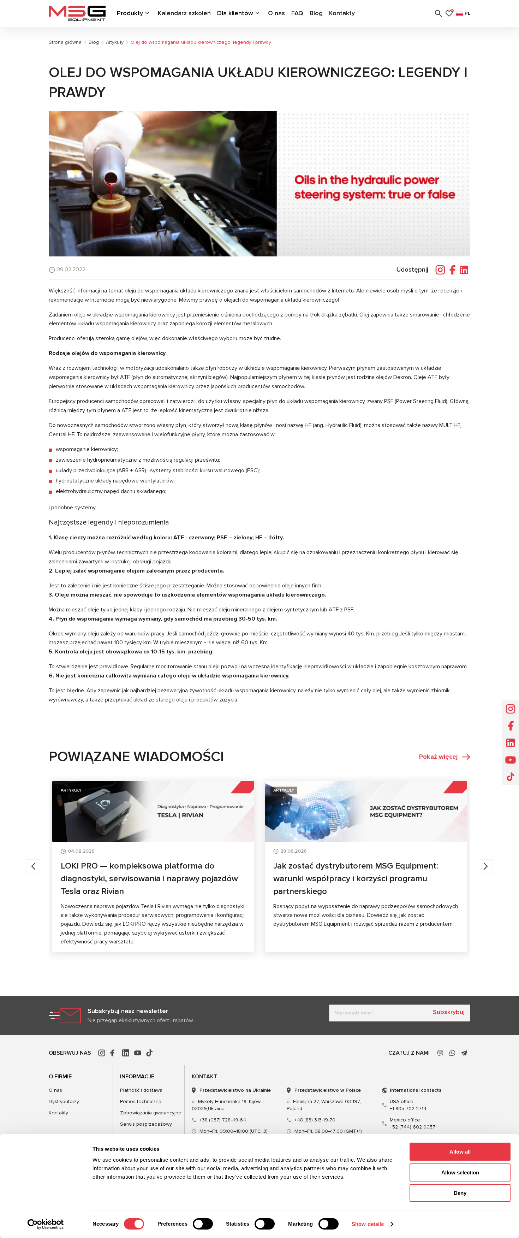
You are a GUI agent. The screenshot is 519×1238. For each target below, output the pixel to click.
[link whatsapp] (452, 1052)
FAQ (297, 13)
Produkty (130, 13)
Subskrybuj (449, 1012)
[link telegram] (464, 1052)
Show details (368, 1224)
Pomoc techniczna (140, 1101)
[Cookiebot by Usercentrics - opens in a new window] (46, 1224)
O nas (276, 13)
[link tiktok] (149, 1052)
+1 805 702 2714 (408, 1105)
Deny (460, 1193)
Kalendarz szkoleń (184, 13)
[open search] (438, 13)
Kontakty (342, 13)
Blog (316, 13)
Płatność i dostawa (141, 1090)
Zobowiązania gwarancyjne (150, 1113)
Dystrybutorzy (64, 1101)
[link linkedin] (125, 1052)
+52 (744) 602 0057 (412, 1123)
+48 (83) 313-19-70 (314, 1120)
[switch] (203, 1224)
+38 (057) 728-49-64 (222, 1120)
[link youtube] (137, 1052)
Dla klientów (235, 13)
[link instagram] (101, 1052)
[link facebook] (113, 1052)
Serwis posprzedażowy (146, 1124)
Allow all (460, 1152)
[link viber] (440, 1052)
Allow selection (460, 1172)
